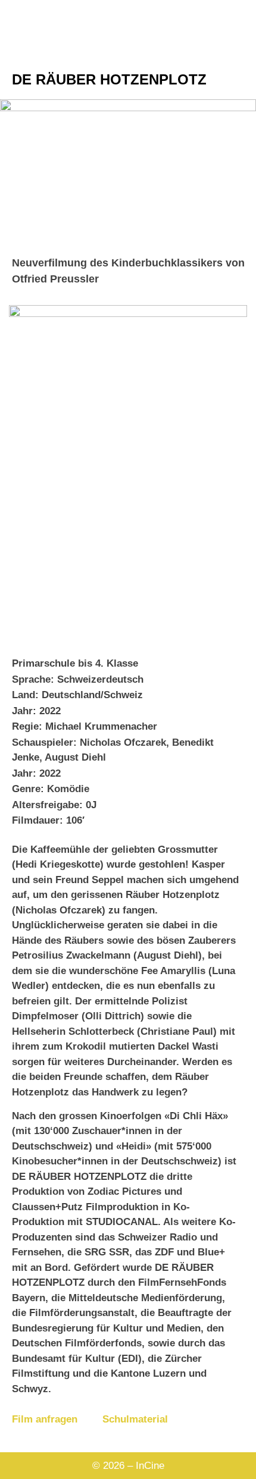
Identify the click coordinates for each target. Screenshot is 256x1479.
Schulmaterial (135, 1419)
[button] (128, 171)
